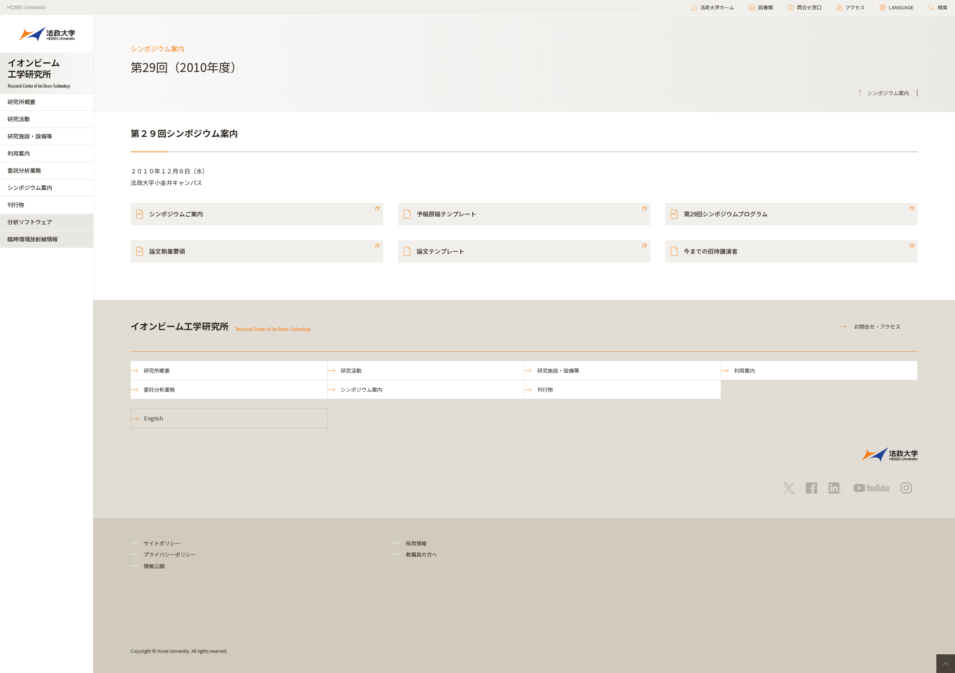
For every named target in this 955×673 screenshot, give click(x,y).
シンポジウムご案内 (176, 213)
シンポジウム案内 (29, 187)
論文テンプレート (440, 251)
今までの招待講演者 (711, 251)
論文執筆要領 (167, 251)
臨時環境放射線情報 (32, 239)
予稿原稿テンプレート (446, 213)
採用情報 (416, 543)
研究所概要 (21, 102)
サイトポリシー (162, 543)
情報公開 (154, 566)
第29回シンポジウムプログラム (726, 213)
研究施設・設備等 (29, 136)
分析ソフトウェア (29, 222)
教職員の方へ (421, 554)
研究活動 (18, 119)
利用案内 (18, 153)
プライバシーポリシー (170, 554)
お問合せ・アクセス (877, 326)
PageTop (945, 663)
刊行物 (15, 205)
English (153, 418)
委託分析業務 (24, 170)
